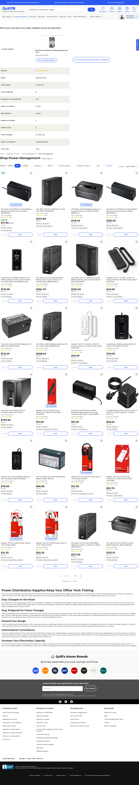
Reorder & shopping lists (78, 712)
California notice (61, 775)
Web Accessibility (110, 726)
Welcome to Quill (110, 712)
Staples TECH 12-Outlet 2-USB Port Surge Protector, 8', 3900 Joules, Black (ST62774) (121, 280)
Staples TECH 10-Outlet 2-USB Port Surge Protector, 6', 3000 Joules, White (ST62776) (86, 346)
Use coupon (90, 688)
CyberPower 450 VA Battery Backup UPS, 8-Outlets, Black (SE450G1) (15, 478)
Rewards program (42, 716)
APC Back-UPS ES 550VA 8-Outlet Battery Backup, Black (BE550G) (119, 544)
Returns (5, 716)
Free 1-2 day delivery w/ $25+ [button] (48, 429)
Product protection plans (45, 744)
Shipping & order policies (11, 729)
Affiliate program (42, 751)
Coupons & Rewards (20, 16)
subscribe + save (65, 16)
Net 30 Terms (41, 726)
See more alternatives (46, 60)
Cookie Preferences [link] (75, 775)
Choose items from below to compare (93, 60)
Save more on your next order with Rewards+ (23, 2)
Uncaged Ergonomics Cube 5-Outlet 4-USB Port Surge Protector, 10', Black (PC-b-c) (122, 412)
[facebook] (71, 701)
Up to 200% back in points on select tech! (69, 2)
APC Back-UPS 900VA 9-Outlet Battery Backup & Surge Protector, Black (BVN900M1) (121, 211)
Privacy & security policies (11, 736)
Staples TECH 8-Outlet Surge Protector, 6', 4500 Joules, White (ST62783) (119, 478)
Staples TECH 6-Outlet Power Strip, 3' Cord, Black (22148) (86, 478)
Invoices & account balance (11, 722)
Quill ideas (39, 748)
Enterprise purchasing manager (47, 738)
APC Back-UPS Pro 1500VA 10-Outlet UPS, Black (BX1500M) (50, 210)
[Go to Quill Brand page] (35, 671)
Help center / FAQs (9, 726)
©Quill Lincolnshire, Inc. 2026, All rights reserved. (29, 768)
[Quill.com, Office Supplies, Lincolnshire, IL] (8, 767)
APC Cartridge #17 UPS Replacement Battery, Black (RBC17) (51, 478)
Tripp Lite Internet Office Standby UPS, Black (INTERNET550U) (16, 345)
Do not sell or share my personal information (97, 775)
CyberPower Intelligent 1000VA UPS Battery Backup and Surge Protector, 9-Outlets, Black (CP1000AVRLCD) (16, 280)
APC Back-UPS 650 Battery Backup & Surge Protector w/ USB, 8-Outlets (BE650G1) (86, 211)
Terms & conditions (34, 775)
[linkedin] (65, 701)
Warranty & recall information (12, 732)
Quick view (16, 201)
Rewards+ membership (44, 712)
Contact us (6, 739)
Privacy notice (48, 775)
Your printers (74, 719)
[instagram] (60, 701)
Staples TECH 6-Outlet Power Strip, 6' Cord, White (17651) (16, 544)
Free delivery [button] (7, 230)
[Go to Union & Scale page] (94, 671)
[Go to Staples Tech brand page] (84, 671)
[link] (31, 173)
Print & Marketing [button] (79, 16)
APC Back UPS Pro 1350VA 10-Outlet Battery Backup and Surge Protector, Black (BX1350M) (86, 280)
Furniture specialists (43, 741)
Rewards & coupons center (79, 726)
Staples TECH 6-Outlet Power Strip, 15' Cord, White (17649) (51, 544)
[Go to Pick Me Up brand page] (55, 671)
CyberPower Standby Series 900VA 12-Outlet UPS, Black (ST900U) (121, 345)
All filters (109, 165)
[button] (91, 10)
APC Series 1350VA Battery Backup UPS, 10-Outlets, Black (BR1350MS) (52, 345)
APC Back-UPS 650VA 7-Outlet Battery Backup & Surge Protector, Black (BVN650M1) (16, 211)
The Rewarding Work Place (113, 719)
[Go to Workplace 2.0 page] (103, 671)
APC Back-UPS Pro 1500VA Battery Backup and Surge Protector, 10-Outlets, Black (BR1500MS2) (49, 280)
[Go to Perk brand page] (65, 671)
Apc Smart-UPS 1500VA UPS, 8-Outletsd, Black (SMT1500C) (13, 411)
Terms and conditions (59, 694)
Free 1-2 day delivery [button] (45, 226)
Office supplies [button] (95, 16)
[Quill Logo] (8, 8)
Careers (107, 722)
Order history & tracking (10, 712)
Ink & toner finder (76, 716)
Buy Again (41, 16)
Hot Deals (32, 16)
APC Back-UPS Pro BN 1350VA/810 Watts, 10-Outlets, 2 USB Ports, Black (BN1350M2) (85, 545)
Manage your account (9, 719)
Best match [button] (131, 166)
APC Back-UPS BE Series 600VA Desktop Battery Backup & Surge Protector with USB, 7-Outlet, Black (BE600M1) (85, 412)
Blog (106, 716)
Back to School (52, 16)
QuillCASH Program (43, 719)
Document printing (42, 734)
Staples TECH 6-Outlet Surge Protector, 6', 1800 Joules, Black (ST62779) (48, 412)
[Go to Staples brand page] (74, 671)
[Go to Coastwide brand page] (45, 671)
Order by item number (78, 722)
